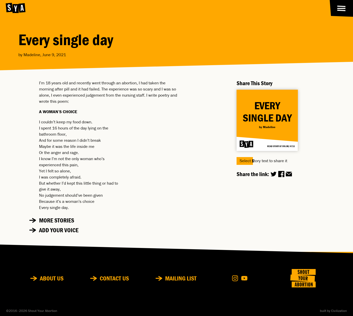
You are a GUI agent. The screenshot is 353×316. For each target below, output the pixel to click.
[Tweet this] (273, 174)
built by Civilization (333, 311)
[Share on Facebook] (281, 174)
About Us (52, 278)
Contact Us (114, 278)
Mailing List (181, 278)
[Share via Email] (289, 174)
